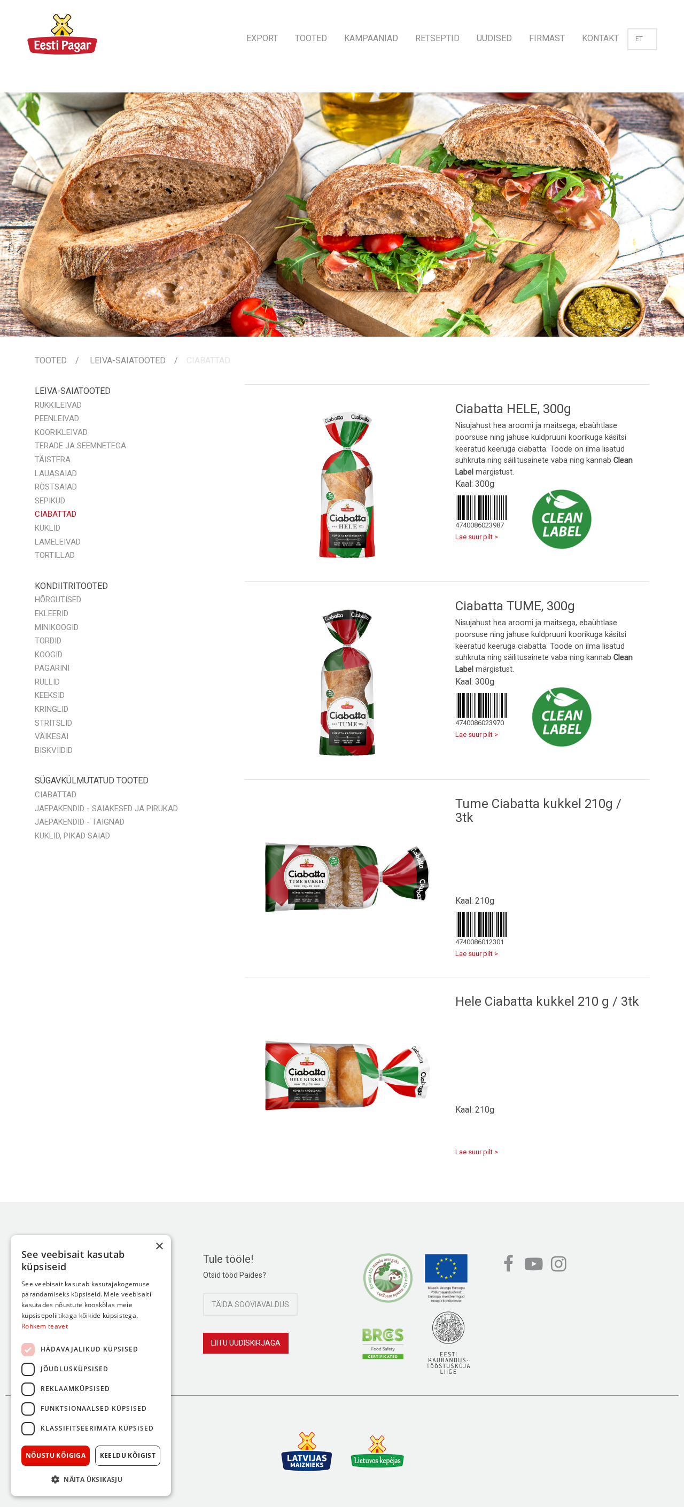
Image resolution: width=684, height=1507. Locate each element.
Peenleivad (57, 418)
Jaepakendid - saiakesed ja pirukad (106, 808)
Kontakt (600, 38)
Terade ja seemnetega (80, 445)
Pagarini (52, 668)
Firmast (547, 38)
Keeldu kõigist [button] (128, 1455)
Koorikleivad (61, 432)
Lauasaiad (56, 473)
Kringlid (51, 709)
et (639, 39)
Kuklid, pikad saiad (72, 836)
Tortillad (55, 555)
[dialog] (91, 1365)
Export (262, 38)
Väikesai (51, 736)
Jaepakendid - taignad (80, 822)
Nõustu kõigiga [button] (56, 1455)
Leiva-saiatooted (128, 360)
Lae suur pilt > (476, 537)
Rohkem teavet (44, 1326)
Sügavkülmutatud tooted (92, 780)
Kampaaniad (371, 38)
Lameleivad (58, 542)
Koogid (49, 654)
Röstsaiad (56, 487)
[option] (342, 214)
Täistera (53, 459)
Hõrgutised (58, 599)
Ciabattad (208, 360)
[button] (90, 1479)
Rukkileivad (58, 405)
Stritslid (53, 723)
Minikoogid (57, 627)
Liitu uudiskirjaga (246, 1343)
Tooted (311, 38)
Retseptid (437, 38)
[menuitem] (262, 35)
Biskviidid (54, 750)
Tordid (48, 641)
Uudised (494, 38)
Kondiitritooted (71, 586)
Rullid (47, 682)
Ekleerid (51, 613)
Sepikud (50, 501)
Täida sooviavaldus (250, 1304)
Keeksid (50, 695)
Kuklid (47, 528)
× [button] (159, 1246)
